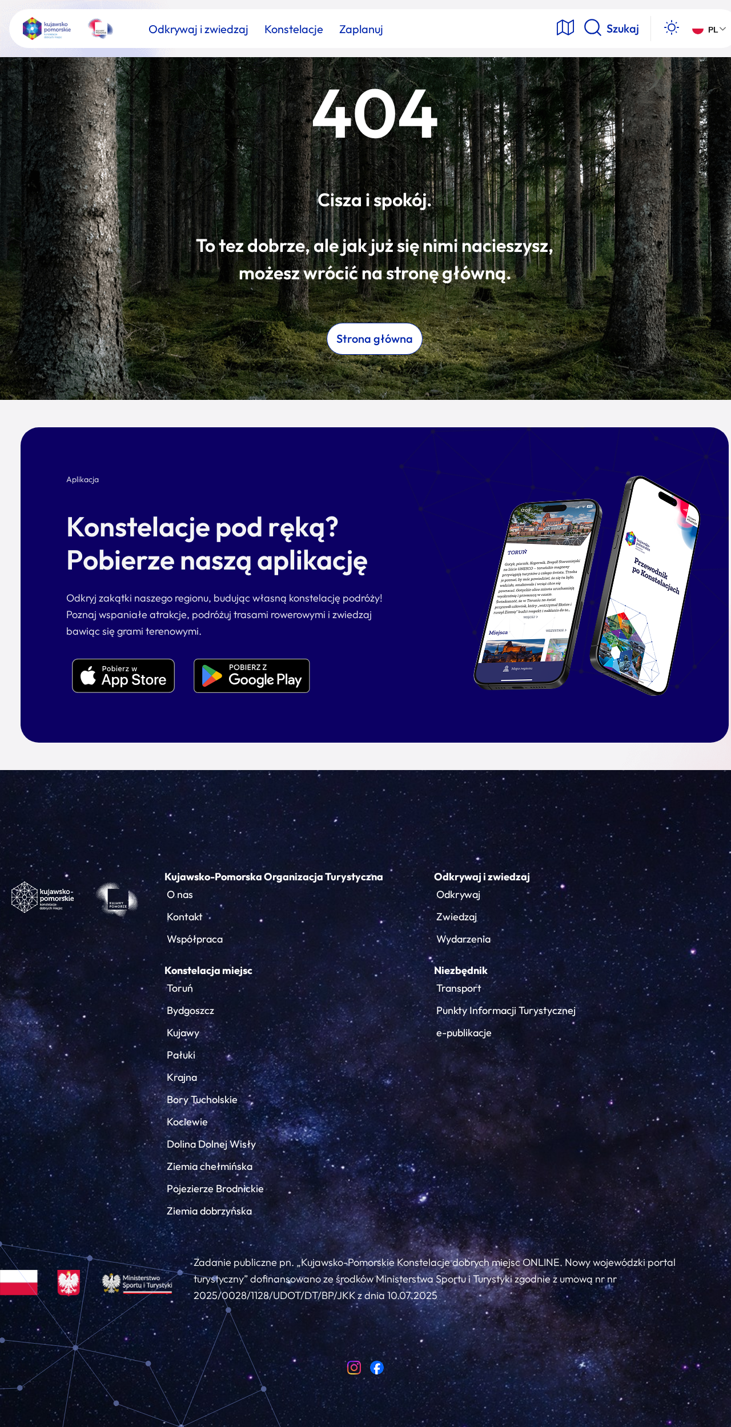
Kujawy (183, 1032)
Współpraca (195, 938)
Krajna (182, 1077)
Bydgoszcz (190, 1010)
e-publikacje (464, 1032)
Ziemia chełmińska (209, 1166)
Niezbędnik (461, 970)
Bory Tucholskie (202, 1099)
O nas (180, 894)
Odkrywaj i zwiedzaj (482, 876)
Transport (458, 988)
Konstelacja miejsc (208, 970)
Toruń (180, 988)
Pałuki (181, 1054)
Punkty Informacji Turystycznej (506, 1010)
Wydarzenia (463, 938)
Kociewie (187, 1121)
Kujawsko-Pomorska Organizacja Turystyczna (273, 876)
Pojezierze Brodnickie (215, 1188)
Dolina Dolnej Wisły (211, 1144)
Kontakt (185, 916)
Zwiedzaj (456, 916)
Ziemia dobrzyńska (209, 1210)
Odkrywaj (458, 894)
